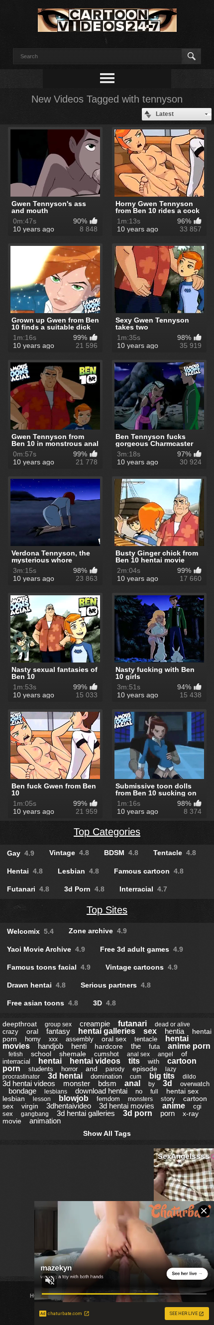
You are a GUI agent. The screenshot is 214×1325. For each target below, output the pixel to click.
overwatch (195, 1084)
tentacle (145, 1039)
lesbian (13, 1099)
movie (11, 1121)
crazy (10, 1031)
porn (167, 1113)
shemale (72, 1054)
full (154, 1091)
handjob (50, 1046)
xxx (53, 1039)
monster (76, 1083)
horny (33, 1039)
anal (132, 1083)
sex (150, 1031)
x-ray (191, 1113)
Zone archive (98, 931)
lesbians (55, 1091)
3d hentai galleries (86, 1113)
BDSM (121, 853)
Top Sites (107, 909)
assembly (80, 1039)
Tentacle (174, 853)
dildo (189, 1076)
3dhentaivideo (68, 1106)
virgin (29, 1106)
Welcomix (30, 931)
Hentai (25, 871)
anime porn (189, 1046)
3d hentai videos (28, 1083)
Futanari (28, 889)
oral (32, 1031)
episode (144, 1069)
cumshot (106, 1054)
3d (167, 1083)
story (168, 1099)
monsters (140, 1099)
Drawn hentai (36, 985)
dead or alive (172, 1024)
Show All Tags (107, 1133)
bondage (22, 1091)
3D (104, 1003)
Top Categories (107, 831)
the (136, 1046)
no (138, 1091)
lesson (42, 1099)
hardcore (109, 1046)
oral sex (114, 1039)
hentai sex (182, 1091)
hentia (174, 1031)
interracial (16, 1061)
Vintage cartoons (142, 967)
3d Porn (84, 889)
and (92, 1069)
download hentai (101, 1091)
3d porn (137, 1113)
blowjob (74, 1098)
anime (173, 1106)
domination (106, 1076)
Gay (20, 853)
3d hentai (65, 1076)
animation (45, 1120)
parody (115, 1069)
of (184, 1054)
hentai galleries (106, 1031)
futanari (132, 1023)
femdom (108, 1099)
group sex (58, 1024)
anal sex (138, 1054)
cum (135, 1076)
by (151, 1084)
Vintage (69, 853)
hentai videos (95, 1061)
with (153, 1061)
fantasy (58, 1031)
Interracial (143, 889)
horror (69, 1069)
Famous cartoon (149, 871)
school (41, 1054)
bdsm (107, 1083)
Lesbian (78, 871)
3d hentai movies (126, 1106)
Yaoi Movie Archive (46, 949)
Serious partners (116, 985)
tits (134, 1061)
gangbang (35, 1113)
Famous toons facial (49, 967)
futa (154, 1046)
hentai (50, 1061)
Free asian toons (42, 1003)
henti (79, 1046)
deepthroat (19, 1024)
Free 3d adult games (141, 949)
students (40, 1069)
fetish (15, 1054)
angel (165, 1054)
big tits (162, 1076)
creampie (95, 1023)
